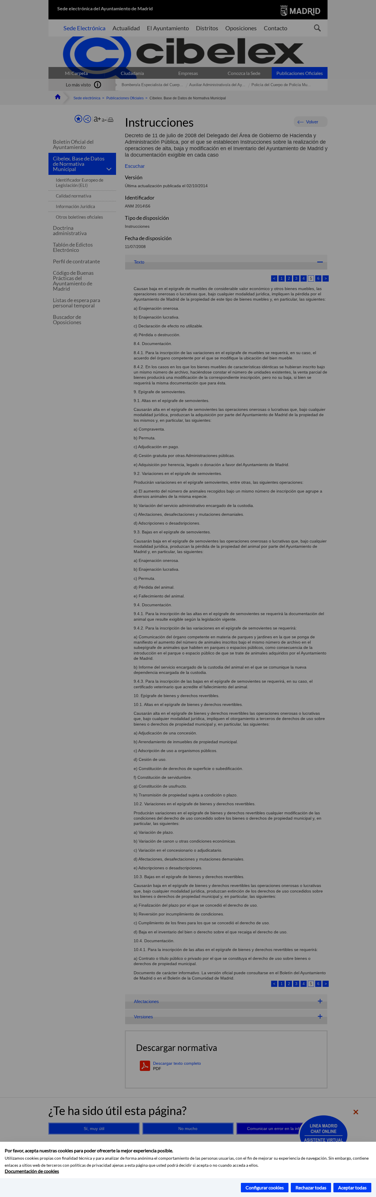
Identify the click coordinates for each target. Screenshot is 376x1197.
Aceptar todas (352, 1187)
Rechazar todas (311, 1187)
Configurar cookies (265, 1187)
